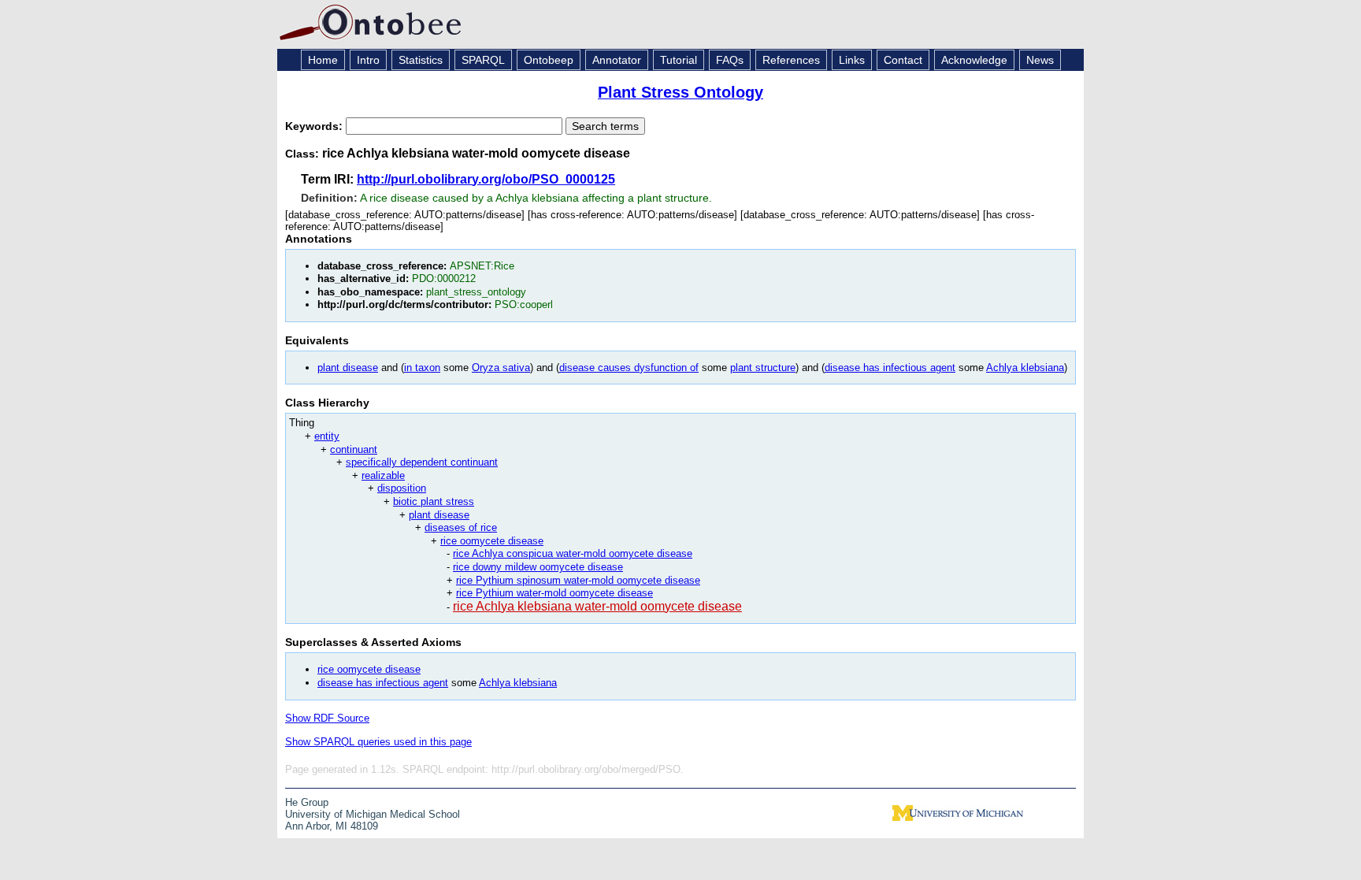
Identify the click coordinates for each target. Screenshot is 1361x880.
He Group (306, 802)
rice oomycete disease (491, 541)
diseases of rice (461, 527)
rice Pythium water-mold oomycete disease (554, 593)
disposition (401, 488)
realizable (383, 475)
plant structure (762, 367)
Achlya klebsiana (1025, 367)
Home (323, 60)
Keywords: (315, 126)
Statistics (421, 60)
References (791, 60)
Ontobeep (548, 60)
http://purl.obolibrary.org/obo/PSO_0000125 (486, 179)
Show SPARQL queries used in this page (378, 742)
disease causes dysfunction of (629, 367)
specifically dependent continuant (422, 462)
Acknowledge (974, 60)
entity (326, 436)
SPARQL (483, 60)
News (1040, 60)
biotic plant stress (433, 501)
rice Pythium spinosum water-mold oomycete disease (578, 580)
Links (852, 60)
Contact (903, 60)
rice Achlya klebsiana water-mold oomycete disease (597, 606)
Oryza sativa (501, 367)
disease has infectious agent (890, 367)
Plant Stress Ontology (680, 92)
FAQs (730, 60)
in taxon (422, 367)
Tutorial (678, 60)
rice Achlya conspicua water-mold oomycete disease (572, 553)
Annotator (616, 60)
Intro (368, 60)
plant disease (347, 367)
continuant (353, 449)
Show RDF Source (327, 718)
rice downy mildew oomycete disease (538, 567)
